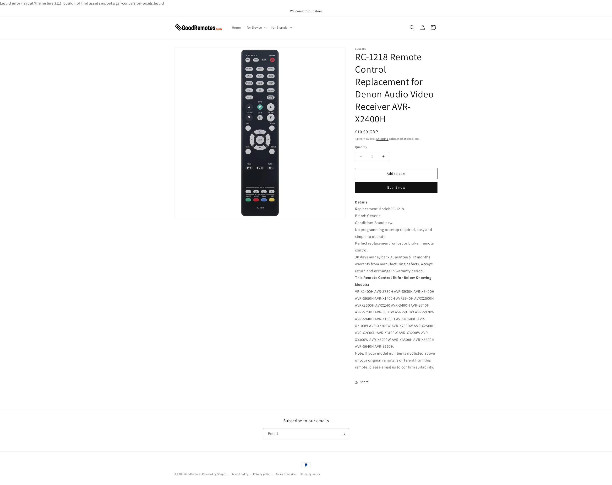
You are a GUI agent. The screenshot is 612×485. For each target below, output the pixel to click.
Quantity (361, 147)
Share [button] (364, 382)
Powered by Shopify (214, 474)
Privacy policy (262, 474)
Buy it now (396, 187)
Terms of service (286, 474)
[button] (256, 27)
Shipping (382, 138)
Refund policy (239, 474)
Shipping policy (310, 474)
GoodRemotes (193, 474)
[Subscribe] (343, 433)
